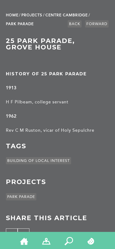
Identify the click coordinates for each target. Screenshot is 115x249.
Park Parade (20, 24)
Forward (96, 24)
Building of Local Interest (38, 160)
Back (74, 24)
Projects (31, 15)
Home (12, 15)
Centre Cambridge (66, 15)
